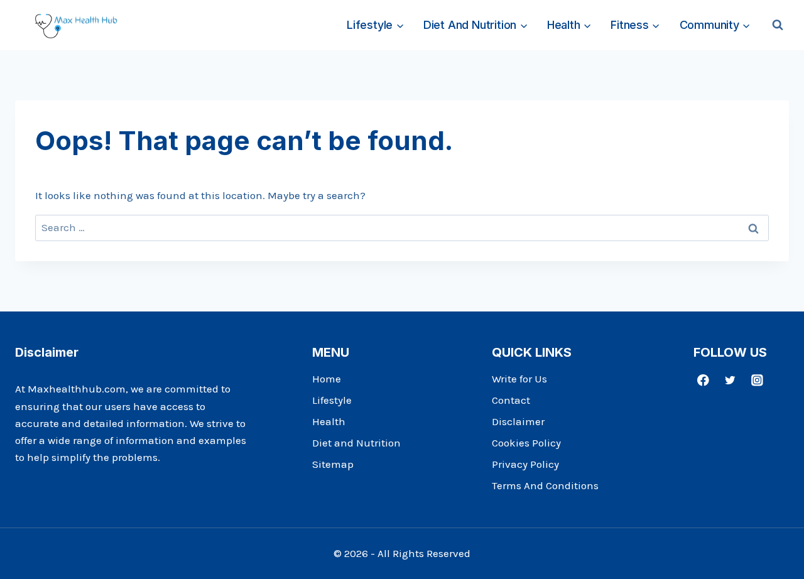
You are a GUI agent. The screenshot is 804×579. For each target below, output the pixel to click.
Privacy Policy (525, 464)
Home (326, 378)
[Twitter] (730, 379)
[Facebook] (703, 379)
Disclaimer (518, 421)
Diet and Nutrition (356, 442)
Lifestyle (332, 400)
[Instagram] (757, 379)
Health (328, 421)
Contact (511, 400)
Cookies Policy (526, 442)
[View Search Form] (777, 25)
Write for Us (519, 378)
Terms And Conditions (545, 485)
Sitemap (333, 464)
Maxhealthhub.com (77, 388)
